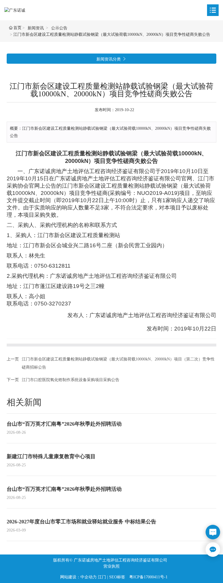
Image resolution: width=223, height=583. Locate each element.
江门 (102, 577)
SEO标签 (117, 577)
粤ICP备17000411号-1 (148, 577)
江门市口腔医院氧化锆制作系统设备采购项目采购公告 (70, 380)
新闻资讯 (36, 28)
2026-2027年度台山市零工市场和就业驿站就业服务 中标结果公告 (81, 522)
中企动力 (88, 577)
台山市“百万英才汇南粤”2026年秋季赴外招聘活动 (64, 424)
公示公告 (59, 28)
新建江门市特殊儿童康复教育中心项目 (51, 456)
